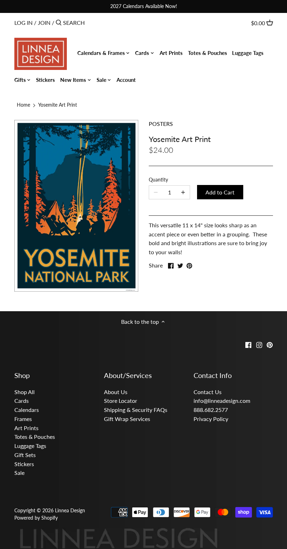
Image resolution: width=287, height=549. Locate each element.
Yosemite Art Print (57, 105)
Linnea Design (70, 510)
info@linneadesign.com (222, 400)
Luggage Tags (30, 445)
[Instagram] (259, 344)
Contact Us (208, 391)
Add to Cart (219, 192)
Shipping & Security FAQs (135, 409)
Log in (23, 22)
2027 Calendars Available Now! (143, 6)
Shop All (24, 391)
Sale (19, 472)
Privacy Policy (211, 418)
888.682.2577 (211, 409)
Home (23, 105)
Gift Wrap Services (127, 418)
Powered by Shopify (36, 518)
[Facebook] (248, 344)
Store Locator (120, 400)
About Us (115, 391)
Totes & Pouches (34, 436)
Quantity (158, 180)
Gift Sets (25, 454)
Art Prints (26, 428)
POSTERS (161, 123)
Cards (21, 400)
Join (44, 22)
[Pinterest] (270, 344)
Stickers (24, 464)
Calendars (26, 409)
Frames (23, 418)
